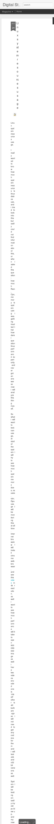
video (12, 581)
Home (19, 11)
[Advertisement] (30, 65)
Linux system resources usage (17, 65)
